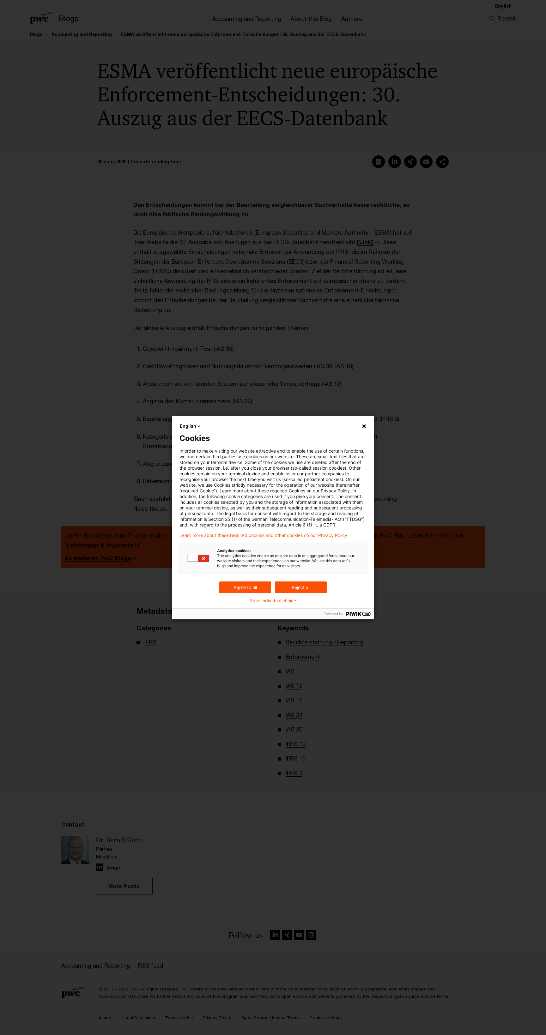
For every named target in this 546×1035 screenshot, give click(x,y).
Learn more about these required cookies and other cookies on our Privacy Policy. (264, 535)
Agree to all (245, 587)
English (188, 426)
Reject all (301, 587)
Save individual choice (273, 600)
